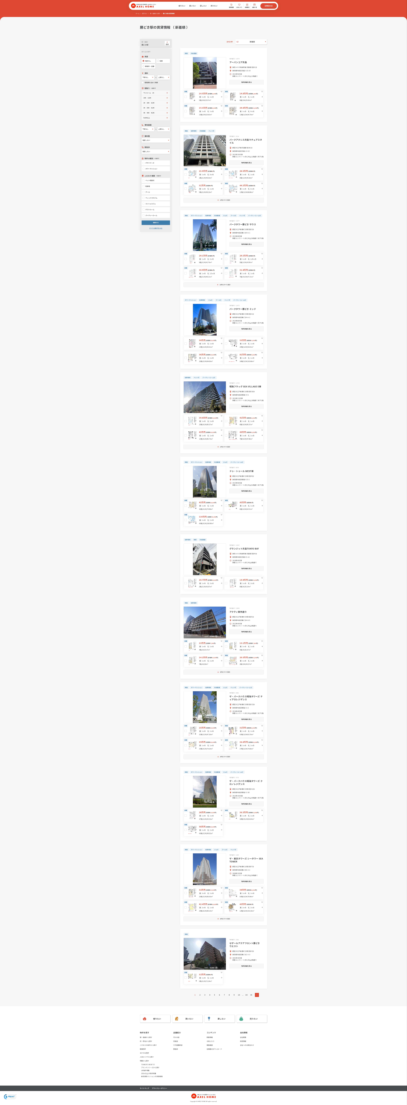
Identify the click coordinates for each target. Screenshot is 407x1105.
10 (239, 995)
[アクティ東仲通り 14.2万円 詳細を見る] (203, 660)
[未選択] (186, 97)
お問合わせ (269, 6)
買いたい (192, 5)
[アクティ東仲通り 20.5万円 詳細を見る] (244, 660)
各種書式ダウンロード (214, 1049)
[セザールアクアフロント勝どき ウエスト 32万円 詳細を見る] (203, 977)
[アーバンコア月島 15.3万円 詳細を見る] (203, 111)
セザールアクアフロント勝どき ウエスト (245, 945)
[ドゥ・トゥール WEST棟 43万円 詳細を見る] (203, 505)
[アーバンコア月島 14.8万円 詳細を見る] (244, 96)
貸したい (203, 5)
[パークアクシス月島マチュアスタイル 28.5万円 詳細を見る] (244, 174)
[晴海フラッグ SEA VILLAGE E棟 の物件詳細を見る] (205, 397)
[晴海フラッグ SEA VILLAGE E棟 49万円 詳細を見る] (244, 435)
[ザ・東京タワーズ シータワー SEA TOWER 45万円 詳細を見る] (244, 907)
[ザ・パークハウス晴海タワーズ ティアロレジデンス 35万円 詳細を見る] (203, 745)
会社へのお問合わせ (247, 1045)
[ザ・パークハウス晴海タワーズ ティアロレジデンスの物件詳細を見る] (205, 707)
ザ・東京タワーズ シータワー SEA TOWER (246, 860)
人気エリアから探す (147, 1057)
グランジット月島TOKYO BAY (244, 548)
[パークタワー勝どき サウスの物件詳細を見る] (205, 235)
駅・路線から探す (155, 13)
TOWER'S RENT (147, 1064)
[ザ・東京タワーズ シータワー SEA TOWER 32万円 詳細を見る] (203, 893)
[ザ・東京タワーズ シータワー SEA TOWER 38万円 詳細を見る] (244, 893)
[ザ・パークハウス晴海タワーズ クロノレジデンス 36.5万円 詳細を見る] (244, 815)
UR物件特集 (145, 1070)
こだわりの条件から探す (148, 1045)
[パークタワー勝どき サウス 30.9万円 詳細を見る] (203, 273)
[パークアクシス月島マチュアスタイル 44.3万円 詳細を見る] (244, 188)
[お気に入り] (221, 91)
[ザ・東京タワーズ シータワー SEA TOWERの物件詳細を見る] (205, 869)
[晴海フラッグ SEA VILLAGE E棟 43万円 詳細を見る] (203, 435)
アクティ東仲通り (238, 611)
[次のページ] (257, 995)
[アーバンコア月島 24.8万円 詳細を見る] (244, 111)
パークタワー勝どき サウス (242, 224)
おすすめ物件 (144, 1053)
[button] (156, 92)
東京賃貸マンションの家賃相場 (152, 1076)
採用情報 (243, 1041)
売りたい (214, 5)
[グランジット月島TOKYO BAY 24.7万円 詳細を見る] (203, 583)
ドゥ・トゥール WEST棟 (241, 471)
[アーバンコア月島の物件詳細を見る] (205, 73)
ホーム (137, 13)
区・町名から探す (146, 1041)
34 (246, 995)
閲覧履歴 (210, 1045)
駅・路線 (145, 42)
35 (251, 995)
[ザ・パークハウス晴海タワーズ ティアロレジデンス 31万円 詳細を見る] (244, 730)
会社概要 (243, 1037)
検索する (156, 223)
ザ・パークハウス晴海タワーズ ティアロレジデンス (246, 698)
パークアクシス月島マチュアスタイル (245, 141)
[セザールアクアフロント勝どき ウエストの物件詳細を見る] (205, 954)
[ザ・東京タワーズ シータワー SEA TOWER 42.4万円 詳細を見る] (203, 907)
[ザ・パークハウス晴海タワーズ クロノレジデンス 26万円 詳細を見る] (203, 815)
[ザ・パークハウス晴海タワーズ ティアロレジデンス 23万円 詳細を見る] (203, 730)
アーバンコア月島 (238, 62)
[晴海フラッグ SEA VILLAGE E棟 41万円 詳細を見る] (244, 421)
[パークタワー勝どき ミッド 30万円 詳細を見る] (203, 343)
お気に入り (210, 1041)
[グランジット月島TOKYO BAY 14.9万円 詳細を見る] (244, 583)
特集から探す (144, 1061)
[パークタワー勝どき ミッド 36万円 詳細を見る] (203, 357)
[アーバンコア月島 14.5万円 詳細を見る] (203, 96)
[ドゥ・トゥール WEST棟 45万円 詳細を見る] (244, 505)
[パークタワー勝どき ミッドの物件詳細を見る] (205, 320)
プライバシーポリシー (159, 1088)
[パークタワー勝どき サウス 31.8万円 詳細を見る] (244, 273)
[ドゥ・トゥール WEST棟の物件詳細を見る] (205, 482)
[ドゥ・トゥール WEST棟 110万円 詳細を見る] (203, 519)
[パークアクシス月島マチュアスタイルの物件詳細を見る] (205, 150)
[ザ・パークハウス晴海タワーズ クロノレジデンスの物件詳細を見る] (205, 792)
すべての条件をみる (155, 228)
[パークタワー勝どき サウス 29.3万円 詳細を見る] (244, 258)
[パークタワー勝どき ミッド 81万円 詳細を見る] (244, 357)
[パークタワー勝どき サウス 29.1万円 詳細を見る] (203, 258)
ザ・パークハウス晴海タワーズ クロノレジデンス (246, 782)
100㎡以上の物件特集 (148, 1073)
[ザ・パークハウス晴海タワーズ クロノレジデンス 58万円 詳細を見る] (203, 829)
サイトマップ (144, 1088)
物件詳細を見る (246, 82)
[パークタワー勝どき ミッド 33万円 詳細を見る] (244, 343)
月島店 (175, 1041)
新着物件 (143, 1049)
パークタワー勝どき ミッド (242, 308)
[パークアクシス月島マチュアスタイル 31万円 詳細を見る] (203, 188)
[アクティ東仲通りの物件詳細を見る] (205, 622)
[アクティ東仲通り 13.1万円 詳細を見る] (244, 646)
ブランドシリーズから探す (150, 1067)
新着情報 (210, 1037)
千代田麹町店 (178, 1045)
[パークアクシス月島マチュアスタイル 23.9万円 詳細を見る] (203, 174)
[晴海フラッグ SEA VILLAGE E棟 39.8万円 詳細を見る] (203, 421)
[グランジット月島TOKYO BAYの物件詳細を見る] (205, 559)
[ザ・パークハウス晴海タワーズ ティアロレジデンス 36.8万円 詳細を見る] (244, 745)
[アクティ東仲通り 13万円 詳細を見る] (203, 646)
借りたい (181, 5)
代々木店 (176, 1037)
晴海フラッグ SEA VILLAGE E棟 (246, 386)
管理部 (175, 1049)
